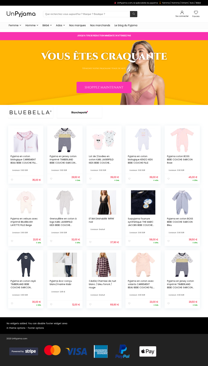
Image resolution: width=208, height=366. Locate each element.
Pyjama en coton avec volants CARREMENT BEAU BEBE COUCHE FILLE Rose (141, 285)
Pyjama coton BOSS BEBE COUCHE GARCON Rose (180, 159)
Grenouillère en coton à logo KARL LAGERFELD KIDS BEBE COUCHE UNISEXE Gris (63, 223)
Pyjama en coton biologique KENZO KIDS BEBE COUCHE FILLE (140, 159)
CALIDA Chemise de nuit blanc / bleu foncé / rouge (102, 284)
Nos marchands (100, 25)
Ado (192, 2)
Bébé (198, 2)
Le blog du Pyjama (125, 25)
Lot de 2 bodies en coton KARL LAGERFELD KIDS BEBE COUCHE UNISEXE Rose (101, 161)
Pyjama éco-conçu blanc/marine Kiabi (61, 282)
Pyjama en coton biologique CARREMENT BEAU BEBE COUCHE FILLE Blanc (24, 161)
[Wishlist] (196, 12)
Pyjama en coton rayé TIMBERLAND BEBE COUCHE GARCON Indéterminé (23, 285)
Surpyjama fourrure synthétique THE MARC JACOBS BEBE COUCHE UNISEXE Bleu (140, 223)
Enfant (185, 2)
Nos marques (77, 25)
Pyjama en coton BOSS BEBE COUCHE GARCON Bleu (180, 222)
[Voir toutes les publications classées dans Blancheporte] (79, 112)
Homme (176, 2)
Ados (59, 25)
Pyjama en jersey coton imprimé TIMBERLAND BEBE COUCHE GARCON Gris (63, 161)
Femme (166, 2)
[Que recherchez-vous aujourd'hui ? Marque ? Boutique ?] (133, 14)
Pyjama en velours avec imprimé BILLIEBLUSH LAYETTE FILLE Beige (24, 222)
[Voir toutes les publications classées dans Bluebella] (30, 112)
